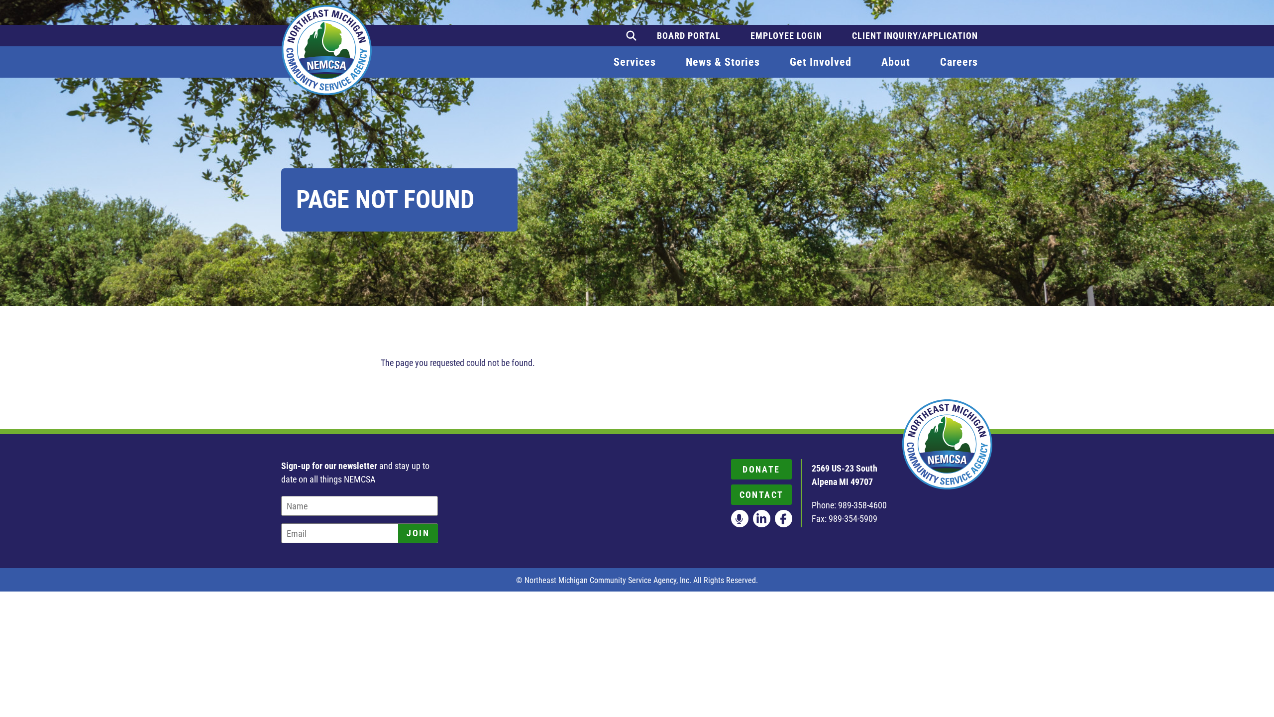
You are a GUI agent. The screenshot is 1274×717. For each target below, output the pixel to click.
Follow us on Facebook (783, 518)
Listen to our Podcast (739, 518)
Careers (959, 62)
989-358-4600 (862, 505)
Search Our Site (631, 35)
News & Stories (723, 62)
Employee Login (786, 35)
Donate (761, 469)
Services (635, 62)
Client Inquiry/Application (915, 35)
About (895, 62)
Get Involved (820, 62)
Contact (762, 494)
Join (418, 533)
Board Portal (689, 35)
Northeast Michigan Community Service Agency (326, 50)
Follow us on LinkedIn (761, 518)
